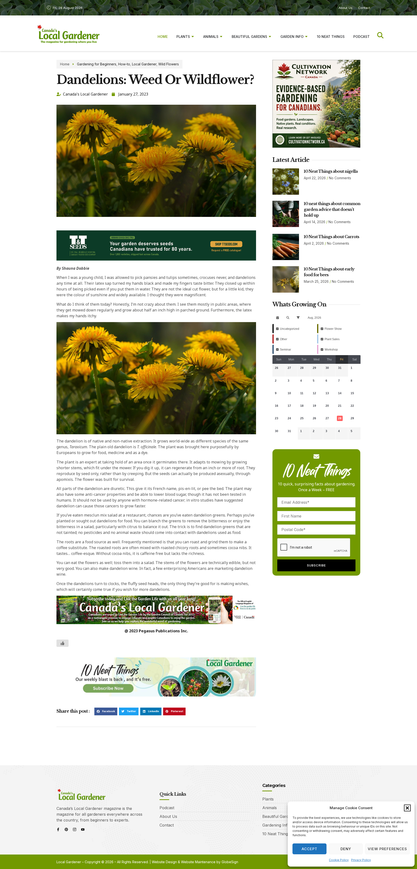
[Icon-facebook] (58, 829)
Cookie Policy (339, 860)
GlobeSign (230, 862)
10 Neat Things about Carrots (331, 236)
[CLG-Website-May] (156, 259)
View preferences (387, 849)
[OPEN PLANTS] (193, 36)
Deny (346, 849)
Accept (309, 849)
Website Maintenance (198, 862)
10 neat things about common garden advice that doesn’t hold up (332, 209)
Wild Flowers (168, 64)
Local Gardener (144, 64)
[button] (407, 808)
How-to (124, 64)
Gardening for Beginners (96, 64)
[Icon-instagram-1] (74, 829)
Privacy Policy (361, 860)
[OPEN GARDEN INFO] (306, 36)
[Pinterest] (66, 829)
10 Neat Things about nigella (331, 171)
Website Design (164, 862)
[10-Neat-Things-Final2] (156, 695)
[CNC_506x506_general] (316, 146)
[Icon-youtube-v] (82, 829)
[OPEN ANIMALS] (221, 36)
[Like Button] (62, 643)
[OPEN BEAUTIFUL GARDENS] (270, 36)
